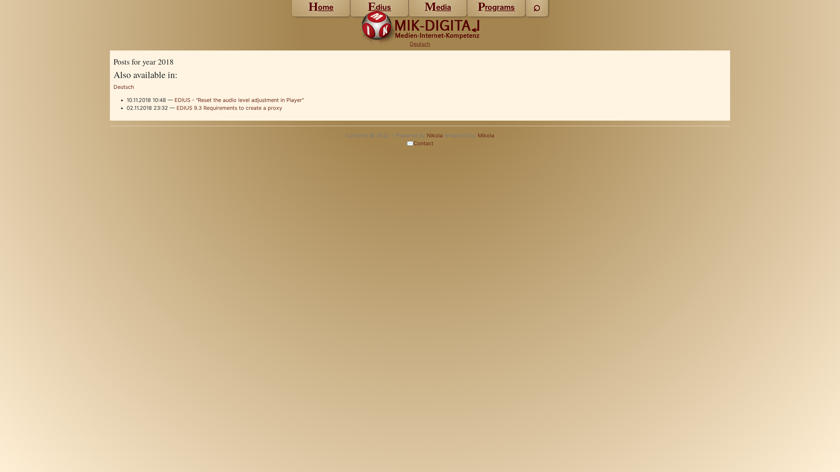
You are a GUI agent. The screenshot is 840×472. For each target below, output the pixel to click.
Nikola (435, 135)
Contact (420, 143)
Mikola (486, 135)
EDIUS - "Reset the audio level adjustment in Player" (239, 100)
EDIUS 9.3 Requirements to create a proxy (229, 108)
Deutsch (420, 44)
